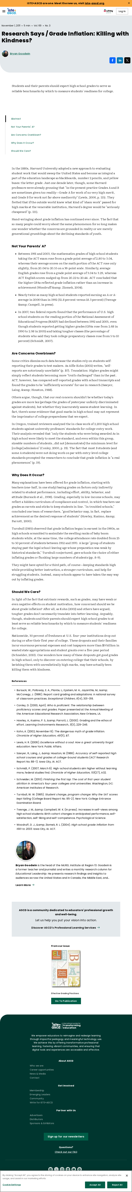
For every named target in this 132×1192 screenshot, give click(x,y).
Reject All (117, 1184)
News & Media (38, 1073)
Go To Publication (66, 1001)
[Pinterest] (79, 1169)
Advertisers (36, 1115)
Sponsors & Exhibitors (42, 1123)
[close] (128, 3)
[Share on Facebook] (112, 60)
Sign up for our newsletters (66, 1136)
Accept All (95, 1184)
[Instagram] (62, 1169)
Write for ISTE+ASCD (41, 1102)
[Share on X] (127, 60)
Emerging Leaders (40, 1094)
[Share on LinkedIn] (120, 60)
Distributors (36, 1119)
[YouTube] (73, 1169)
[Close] (126, 1175)
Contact (34, 1077)
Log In (122, 11)
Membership (37, 1090)
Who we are (36, 1065)
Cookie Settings (12, 1184)
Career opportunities (42, 1069)
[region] (66, 1181)
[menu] (4, 11)
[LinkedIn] (68, 1169)
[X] (56, 1169)
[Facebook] (50, 1169)
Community (37, 1098)
